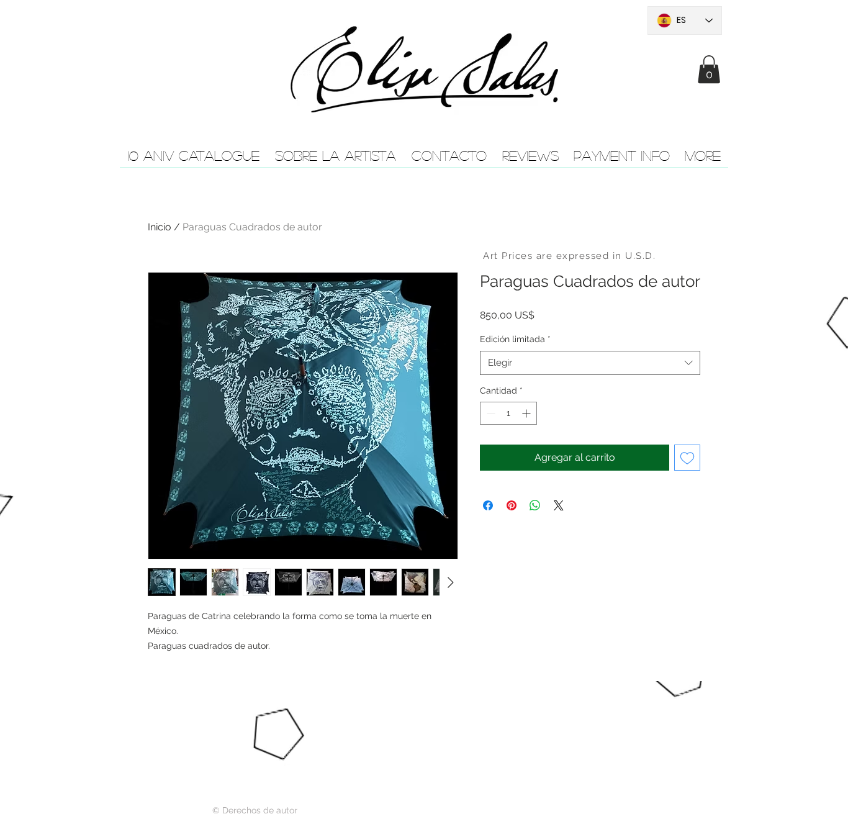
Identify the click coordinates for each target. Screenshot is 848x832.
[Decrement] (489, 413)
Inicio (159, 227)
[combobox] (590, 363)
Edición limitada (515, 339)
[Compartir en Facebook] (487, 505)
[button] (709, 69)
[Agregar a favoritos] (687, 458)
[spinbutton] (508, 413)
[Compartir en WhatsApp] (535, 505)
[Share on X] (558, 505)
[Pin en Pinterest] (511, 505)
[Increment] (527, 413)
